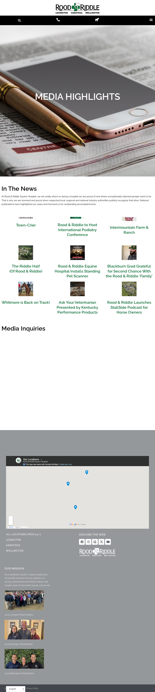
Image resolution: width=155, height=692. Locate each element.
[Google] (95, 542)
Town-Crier (26, 225)
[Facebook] (82, 542)
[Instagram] (88, 542)
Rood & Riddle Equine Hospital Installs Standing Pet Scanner (77, 271)
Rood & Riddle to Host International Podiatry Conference (77, 230)
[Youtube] (108, 542)
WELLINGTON (14, 550)
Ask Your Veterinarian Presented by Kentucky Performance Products (77, 307)
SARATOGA (13, 545)
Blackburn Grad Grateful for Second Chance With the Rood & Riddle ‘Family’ (129, 271)
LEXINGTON (13, 539)
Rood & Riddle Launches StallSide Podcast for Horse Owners (129, 307)
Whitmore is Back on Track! (26, 302)
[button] (19, 20)
